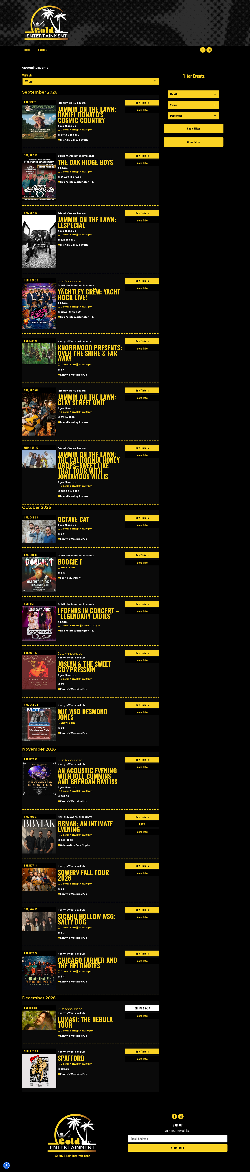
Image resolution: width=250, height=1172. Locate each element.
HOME (27, 50)
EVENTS (42, 50)
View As (27, 75)
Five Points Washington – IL (77, 181)
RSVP (142, 824)
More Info (142, 110)
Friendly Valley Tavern (74, 139)
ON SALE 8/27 (142, 1008)
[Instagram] (209, 50)
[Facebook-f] (203, 50)
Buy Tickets (142, 102)
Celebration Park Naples (75, 845)
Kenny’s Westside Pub (73, 374)
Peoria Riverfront (70, 577)
